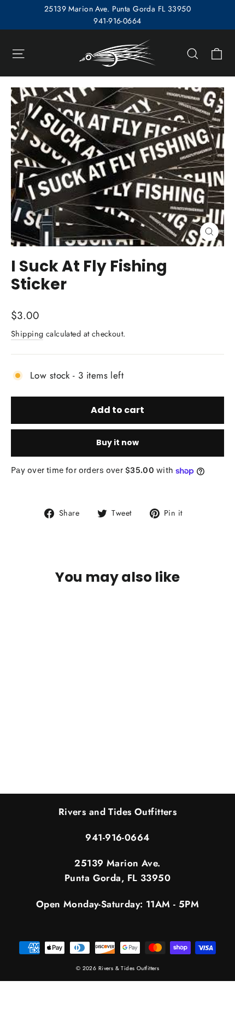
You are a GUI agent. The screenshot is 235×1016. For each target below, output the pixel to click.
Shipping (27, 333)
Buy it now (117, 442)
